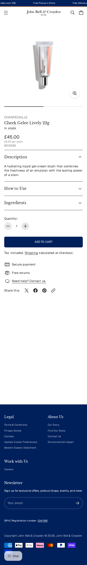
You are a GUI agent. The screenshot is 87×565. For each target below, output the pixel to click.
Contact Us (54, 436)
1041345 (43, 520)
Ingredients (15, 203)
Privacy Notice (13, 430)
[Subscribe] (77, 503)
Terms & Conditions (15, 424)
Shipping (31, 253)
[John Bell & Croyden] (43, 12)
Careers (8, 469)
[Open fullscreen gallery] (74, 93)
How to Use (15, 188)
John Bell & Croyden (69, 535)
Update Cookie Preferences (20, 442)
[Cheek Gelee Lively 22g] (43, 62)
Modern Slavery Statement (20, 447)
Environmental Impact (61, 442)
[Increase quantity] (25, 226)
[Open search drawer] (72, 12)
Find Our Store (56, 430)
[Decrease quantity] (8, 226)
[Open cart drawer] (81, 12)
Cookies (9, 436)
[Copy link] (53, 290)
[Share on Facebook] (35, 290)
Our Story (53, 424)
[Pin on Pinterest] (44, 290)
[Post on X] (26, 290)
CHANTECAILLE (15, 117)
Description (15, 157)
